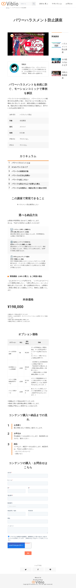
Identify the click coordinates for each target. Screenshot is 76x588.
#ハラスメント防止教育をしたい (28, 204)
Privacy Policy (38, 579)
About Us (38, 577)
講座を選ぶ (43, 4)
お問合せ (69, 4)
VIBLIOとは (57, 4)
